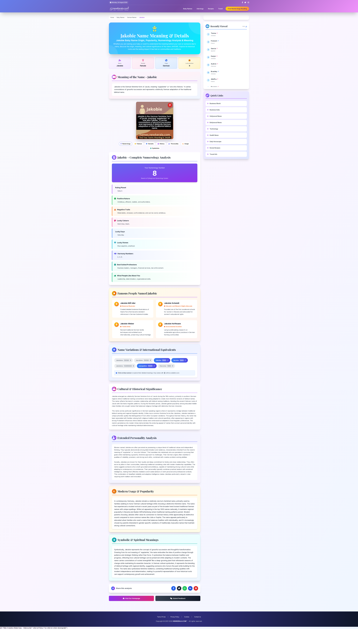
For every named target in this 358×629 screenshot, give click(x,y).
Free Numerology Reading (237, 9)
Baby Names (187, 9)
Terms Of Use (161, 617)
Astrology (200, 9)
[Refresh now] (246, 26)
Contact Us (197, 617)
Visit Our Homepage (132, 598)
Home (112, 17)
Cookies (186, 617)
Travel (220, 9)
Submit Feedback (179, 598)
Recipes (211, 9)
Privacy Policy (175, 617)
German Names (132, 17)
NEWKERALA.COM (179, 621)
